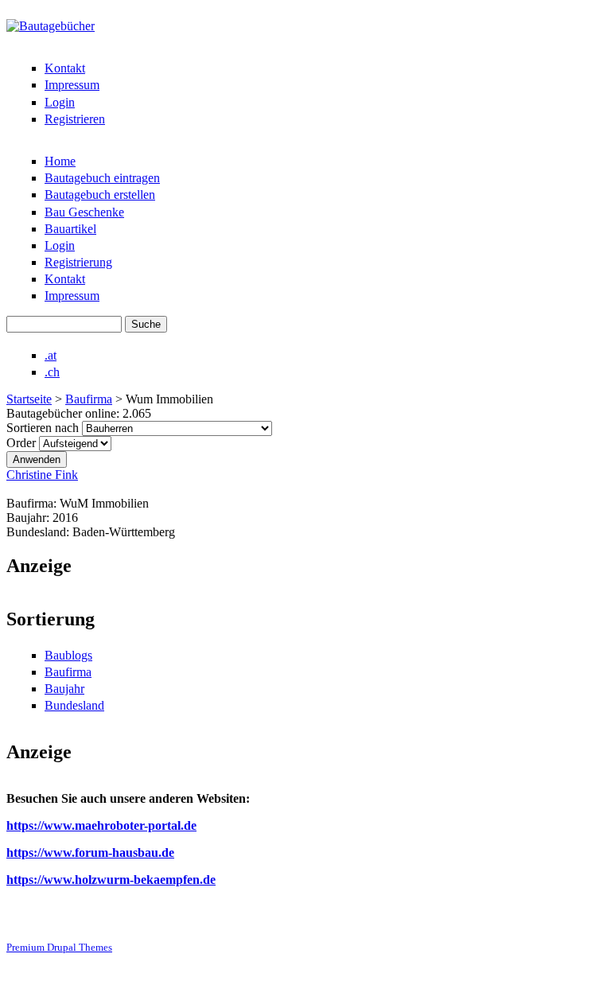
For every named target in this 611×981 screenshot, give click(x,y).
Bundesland (74, 705)
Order (22, 443)
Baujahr (64, 688)
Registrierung (78, 262)
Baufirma (88, 399)
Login (60, 102)
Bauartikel (70, 229)
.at (50, 355)
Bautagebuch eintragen (102, 178)
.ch (52, 372)
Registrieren (75, 119)
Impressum (72, 84)
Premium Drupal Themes (59, 947)
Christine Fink (42, 474)
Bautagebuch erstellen (100, 194)
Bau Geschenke (84, 212)
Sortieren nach (44, 427)
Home (60, 161)
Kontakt (65, 68)
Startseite (29, 399)
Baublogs (68, 655)
